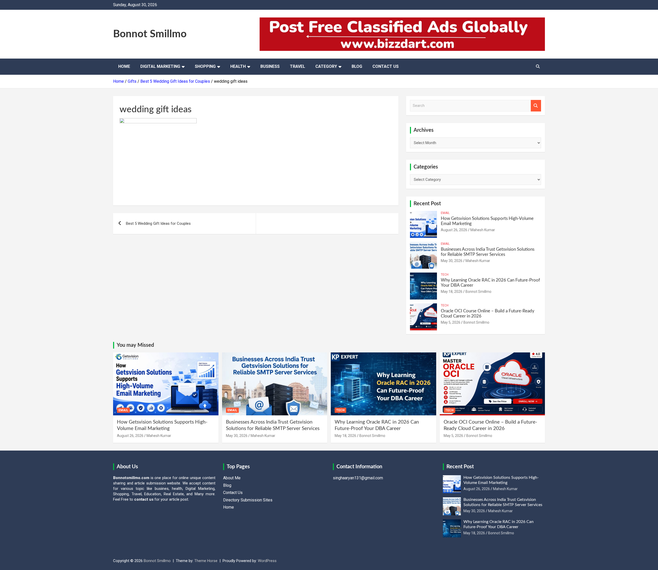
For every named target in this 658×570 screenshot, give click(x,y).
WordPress (267, 560)
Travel (297, 66)
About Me (232, 477)
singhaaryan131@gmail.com (358, 477)
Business (270, 66)
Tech (445, 274)
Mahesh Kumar (482, 230)
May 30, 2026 (451, 261)
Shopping (205, 66)
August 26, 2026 (454, 230)
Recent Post (427, 203)
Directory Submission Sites (247, 500)
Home (124, 66)
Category (326, 66)
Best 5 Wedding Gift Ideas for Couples (158, 223)
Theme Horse (205, 560)
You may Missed (135, 345)
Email (445, 213)
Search (536, 105)
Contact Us (385, 66)
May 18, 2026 (451, 291)
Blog (357, 66)
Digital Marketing (160, 66)
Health (238, 66)
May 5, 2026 (450, 322)
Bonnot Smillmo (150, 34)
